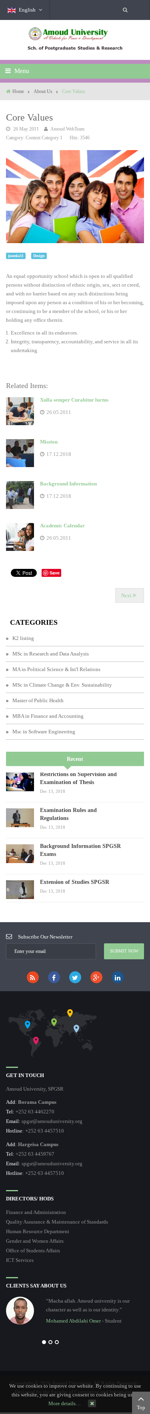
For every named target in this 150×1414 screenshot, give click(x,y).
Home (18, 91)
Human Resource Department (37, 1231)
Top (141, 1407)
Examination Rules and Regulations (68, 814)
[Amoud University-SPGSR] (75, 40)
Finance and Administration (36, 1212)
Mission (49, 442)
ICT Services (20, 1260)
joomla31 (16, 255)
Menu (21, 70)
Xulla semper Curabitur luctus (74, 400)
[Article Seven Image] (75, 196)
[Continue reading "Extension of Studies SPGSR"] (20, 889)
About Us (43, 91)
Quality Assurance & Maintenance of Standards (57, 1222)
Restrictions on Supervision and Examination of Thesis (78, 778)
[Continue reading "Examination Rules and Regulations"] (20, 817)
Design (39, 255)
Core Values (29, 117)
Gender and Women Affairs (35, 1241)
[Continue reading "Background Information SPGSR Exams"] (20, 853)
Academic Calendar (62, 526)
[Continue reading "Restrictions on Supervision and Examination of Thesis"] (20, 781)
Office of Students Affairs (33, 1251)
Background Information (68, 484)
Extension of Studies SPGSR (74, 882)
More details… (64, 1403)
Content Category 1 (44, 138)
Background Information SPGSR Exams (80, 850)
